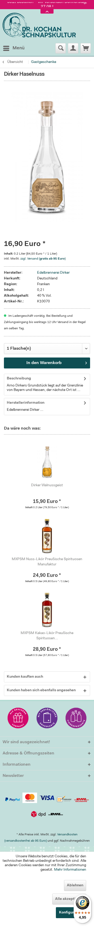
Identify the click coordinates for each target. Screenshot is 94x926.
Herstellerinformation (25, 403)
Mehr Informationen (70, 870)
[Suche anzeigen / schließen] (60, 48)
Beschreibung (19, 378)
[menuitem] (13, 48)
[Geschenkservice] (18, 718)
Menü (19, 48)
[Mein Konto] (73, 48)
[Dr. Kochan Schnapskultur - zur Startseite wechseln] (39, 25)
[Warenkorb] (85, 48)
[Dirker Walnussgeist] (47, 462)
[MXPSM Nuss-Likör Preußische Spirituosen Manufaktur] (47, 536)
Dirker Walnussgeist (47, 485)
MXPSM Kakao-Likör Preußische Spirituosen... (47, 635)
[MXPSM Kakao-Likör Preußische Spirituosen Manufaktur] (47, 609)
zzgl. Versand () (43, 258)
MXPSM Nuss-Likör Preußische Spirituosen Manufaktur (47, 562)
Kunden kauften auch (25, 677)
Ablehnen (75, 885)
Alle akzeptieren (69, 899)
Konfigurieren (71, 913)
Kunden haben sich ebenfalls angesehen (41, 690)
